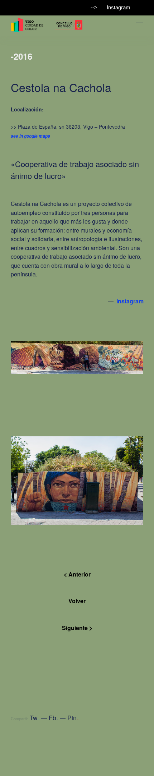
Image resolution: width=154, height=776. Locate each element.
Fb (53, 717)
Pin (73, 717)
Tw (35, 717)
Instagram (118, 7)
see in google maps (30, 136)
